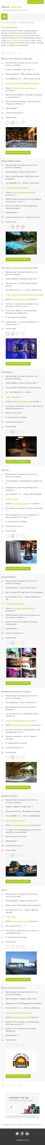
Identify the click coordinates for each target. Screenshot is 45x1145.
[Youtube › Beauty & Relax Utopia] (23, 227)
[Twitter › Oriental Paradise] (8, 643)
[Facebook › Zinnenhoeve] (13, 432)
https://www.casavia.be (20, 504)
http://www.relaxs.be (19, 921)
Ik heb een (35, 2)
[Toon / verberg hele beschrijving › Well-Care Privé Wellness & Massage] (25, 96)
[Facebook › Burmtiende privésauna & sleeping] (13, 757)
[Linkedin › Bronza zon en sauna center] (18, 1045)
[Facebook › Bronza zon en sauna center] (13, 1045)
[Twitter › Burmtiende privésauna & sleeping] (8, 757)
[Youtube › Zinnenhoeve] (23, 432)
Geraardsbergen (25, 481)
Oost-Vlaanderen (12, 172)
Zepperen (16, 807)
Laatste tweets (12, 322)
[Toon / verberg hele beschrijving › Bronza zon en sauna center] (25, 1023)
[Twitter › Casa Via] (8, 536)
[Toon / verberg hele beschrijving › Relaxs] (25, 926)
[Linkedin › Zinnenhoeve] (18, 432)
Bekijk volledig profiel (18, 152)
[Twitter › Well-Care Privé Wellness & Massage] (8, 123)
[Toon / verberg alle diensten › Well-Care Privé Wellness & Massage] (25, 102)
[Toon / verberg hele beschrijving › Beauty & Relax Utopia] (25, 200)
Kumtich (22, 383)
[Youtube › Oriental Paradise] (23, 643)
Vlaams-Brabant (11, 279)
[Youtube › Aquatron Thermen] (23, 855)
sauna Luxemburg (16, 35)
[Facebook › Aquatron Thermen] (13, 855)
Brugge (22, 999)
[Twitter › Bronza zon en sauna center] (8, 1045)
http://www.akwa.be (19, 299)
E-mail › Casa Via (12, 499)
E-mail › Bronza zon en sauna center (19, 1013)
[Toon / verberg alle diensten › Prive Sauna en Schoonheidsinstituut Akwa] (25, 311)
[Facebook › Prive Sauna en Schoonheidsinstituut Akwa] (13, 334)
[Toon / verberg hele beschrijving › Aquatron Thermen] (25, 831)
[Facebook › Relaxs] (13, 947)
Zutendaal (16, 69)
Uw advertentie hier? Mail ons (22, 1117)
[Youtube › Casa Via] (23, 536)
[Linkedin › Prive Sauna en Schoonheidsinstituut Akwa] (18, 334)
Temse (22, 588)
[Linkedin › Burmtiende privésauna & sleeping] (18, 757)
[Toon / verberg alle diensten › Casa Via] (25, 516)
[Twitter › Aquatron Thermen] (8, 855)
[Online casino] (23, 1093)
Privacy (27, 1140)
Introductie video (33, 217)
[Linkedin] (27, 1134)
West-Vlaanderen (12, 999)
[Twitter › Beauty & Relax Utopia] (8, 227)
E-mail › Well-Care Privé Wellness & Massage (22, 83)
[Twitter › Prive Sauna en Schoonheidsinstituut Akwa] (8, 334)
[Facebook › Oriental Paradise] (13, 643)
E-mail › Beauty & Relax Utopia (17, 188)
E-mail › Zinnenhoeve (13, 397)
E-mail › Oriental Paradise (15, 604)
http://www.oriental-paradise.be (23, 608)
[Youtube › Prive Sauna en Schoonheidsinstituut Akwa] (23, 334)
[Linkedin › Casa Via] (18, 536)
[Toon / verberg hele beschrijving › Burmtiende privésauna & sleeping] (25, 731)
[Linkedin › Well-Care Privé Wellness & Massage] (18, 123)
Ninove (22, 172)
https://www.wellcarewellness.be (24, 88)
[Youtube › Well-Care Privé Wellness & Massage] (23, 123)
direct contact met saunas (16, 40)
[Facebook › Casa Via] (13, 536)
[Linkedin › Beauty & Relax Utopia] (18, 227)
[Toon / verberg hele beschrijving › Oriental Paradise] (25, 616)
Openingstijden (12, 108)
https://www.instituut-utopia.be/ (23, 192)
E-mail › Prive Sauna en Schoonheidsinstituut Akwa (24, 295)
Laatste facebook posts (15, 113)
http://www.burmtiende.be (21, 725)
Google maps (28, 69)
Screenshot (11, 90)
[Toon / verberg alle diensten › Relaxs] (25, 931)
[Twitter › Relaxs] (8, 947)
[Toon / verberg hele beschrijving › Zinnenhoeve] (25, 407)
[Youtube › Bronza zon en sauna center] (23, 1045)
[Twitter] (17, 1134)
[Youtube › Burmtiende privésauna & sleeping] (23, 757)
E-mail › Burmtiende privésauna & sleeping (21, 720)
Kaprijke (23, 901)
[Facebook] (22, 1134)
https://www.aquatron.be (21, 825)
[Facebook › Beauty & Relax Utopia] (13, 227)
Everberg (22, 279)
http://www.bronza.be (20, 1017)
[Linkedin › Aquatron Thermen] (18, 855)
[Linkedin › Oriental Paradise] (18, 643)
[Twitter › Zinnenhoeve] (8, 432)
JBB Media (20, 1140)
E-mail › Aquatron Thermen (15, 821)
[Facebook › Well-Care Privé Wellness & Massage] (13, 123)
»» (20, 53)
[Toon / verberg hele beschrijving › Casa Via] (25, 509)
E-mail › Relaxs (11, 917)
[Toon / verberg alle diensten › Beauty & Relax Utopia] (25, 207)
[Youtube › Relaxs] (23, 947)
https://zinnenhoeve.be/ (21, 401)
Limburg (8, 69)
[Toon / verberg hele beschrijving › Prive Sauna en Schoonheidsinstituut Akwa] (25, 305)
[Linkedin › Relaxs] (18, 947)
